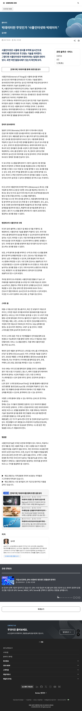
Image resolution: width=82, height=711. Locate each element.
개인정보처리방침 (18, 700)
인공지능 (59, 56)
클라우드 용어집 (7, 657)
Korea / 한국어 (40, 693)
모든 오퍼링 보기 (8, 648)
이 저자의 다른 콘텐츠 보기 (11, 556)
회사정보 (6, 661)
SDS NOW (6, 665)
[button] (58, 597)
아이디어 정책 (62, 700)
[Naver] (59, 686)
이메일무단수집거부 (50, 700)
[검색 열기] (78, 3)
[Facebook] (41, 686)
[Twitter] (46, 686)
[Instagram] (50, 686)
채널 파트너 (6, 674)
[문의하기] (78, 631)
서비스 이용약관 (37, 700)
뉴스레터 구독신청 (27, 687)
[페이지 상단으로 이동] (78, 634)
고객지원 (6, 670)
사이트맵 (5, 652)
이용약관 (28, 700)
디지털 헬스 (60, 63)
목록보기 (41, 609)
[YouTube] (55, 686)
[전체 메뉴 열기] (3, 3)
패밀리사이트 (7, 679)
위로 (42, 642)
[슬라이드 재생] (79, 598)
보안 (57, 59)
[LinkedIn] (37, 686)
